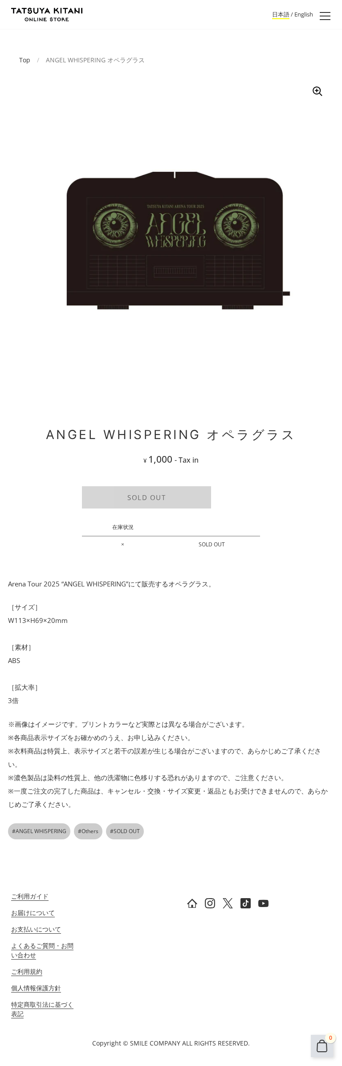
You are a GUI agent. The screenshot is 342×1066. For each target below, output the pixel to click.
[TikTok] (246, 903)
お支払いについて (36, 929)
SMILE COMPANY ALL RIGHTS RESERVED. (190, 1043)
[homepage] (192, 903)
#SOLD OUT (125, 831)
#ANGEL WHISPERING (39, 831)
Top (24, 60)
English (303, 14)
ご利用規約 (26, 971)
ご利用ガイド (30, 896)
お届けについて (33, 912)
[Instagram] (210, 903)
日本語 (280, 14)
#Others (88, 831)
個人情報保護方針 (36, 988)
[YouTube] (264, 903)
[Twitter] (228, 903)
